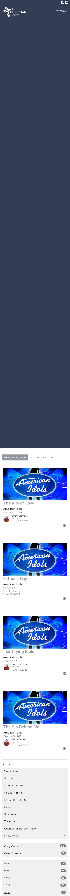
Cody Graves (34, 846)
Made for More (13, 785)
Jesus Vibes (11, 771)
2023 (34, 885)
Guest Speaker (34, 853)
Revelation (10, 814)
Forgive (9, 778)
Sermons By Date (15, 457)
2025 (34, 871)
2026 (34, 864)
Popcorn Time (13, 792)
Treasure (9, 821)
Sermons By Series (42, 457)
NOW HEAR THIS (15, 799)
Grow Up (9, 807)
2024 (34, 878)
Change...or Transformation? (21, 828)
